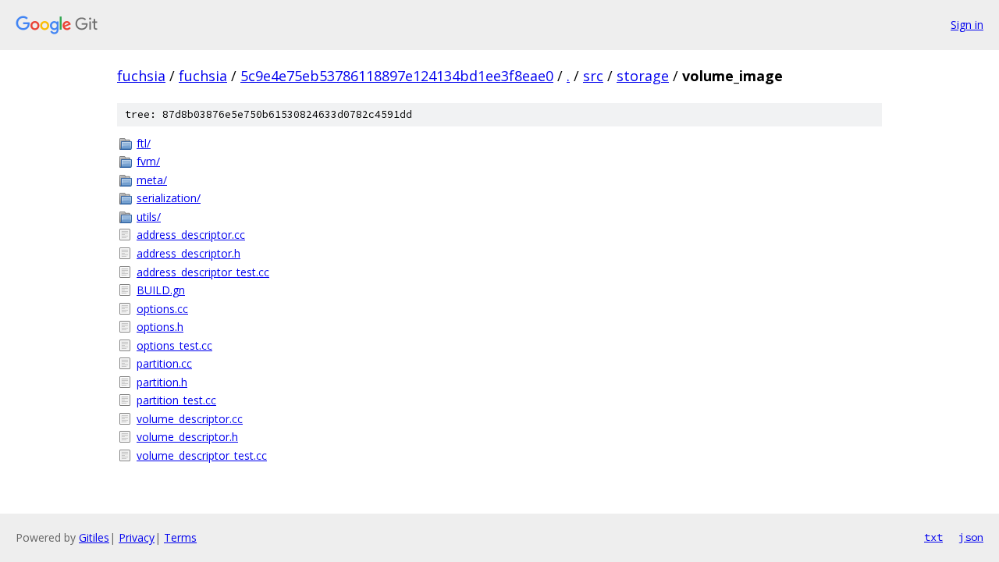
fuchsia (141, 75)
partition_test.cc (176, 400)
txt (933, 537)
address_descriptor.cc (191, 234)
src (593, 75)
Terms (180, 537)
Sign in (967, 24)
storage (643, 75)
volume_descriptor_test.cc (202, 455)
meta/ (152, 180)
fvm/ (148, 161)
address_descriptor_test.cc (203, 272)
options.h (160, 326)
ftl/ (144, 143)
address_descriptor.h (188, 253)
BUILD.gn (161, 290)
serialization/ (169, 197)
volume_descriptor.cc (190, 418)
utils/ (149, 216)
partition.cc (164, 363)
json (970, 537)
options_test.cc (174, 345)
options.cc (162, 308)
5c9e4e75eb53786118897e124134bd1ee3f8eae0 (396, 75)
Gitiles (94, 537)
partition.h (162, 382)
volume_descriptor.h (187, 436)
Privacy (137, 537)
